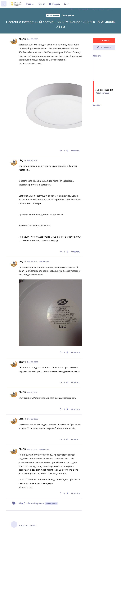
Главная (29, 4)
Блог (66, 4)
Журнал (41, 4)
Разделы (56, 4)
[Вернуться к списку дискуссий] (3, 3)
